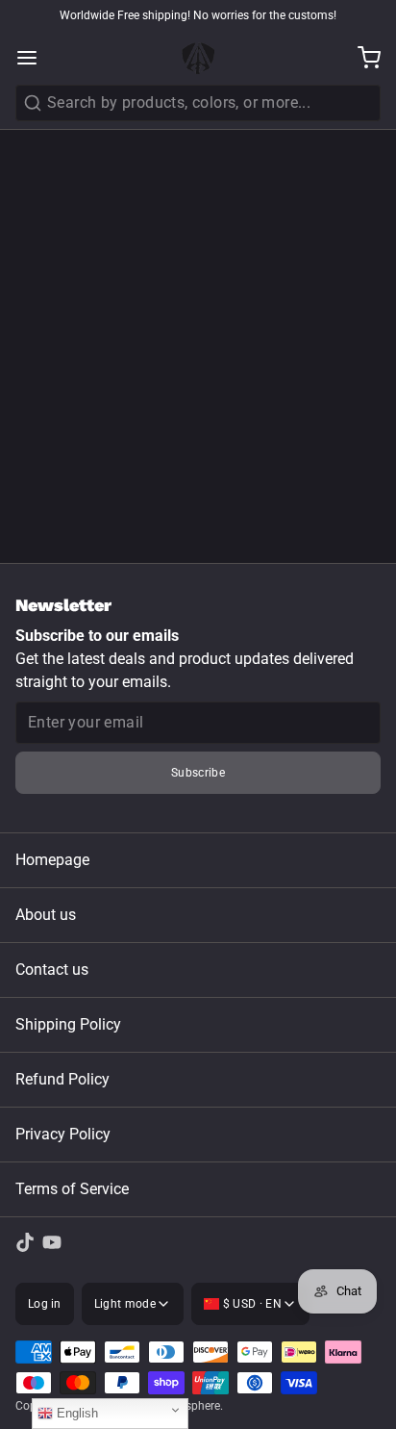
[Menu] (34, 57)
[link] (25, 1242)
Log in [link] (45, 1304)
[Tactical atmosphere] (197, 58)
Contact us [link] (51, 969)
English (75, 1413)
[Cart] (361, 57)
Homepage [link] (52, 860)
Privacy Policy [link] (63, 1134)
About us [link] (45, 915)
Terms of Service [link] (72, 1189)
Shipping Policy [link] (68, 1024)
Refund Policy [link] (62, 1079)
